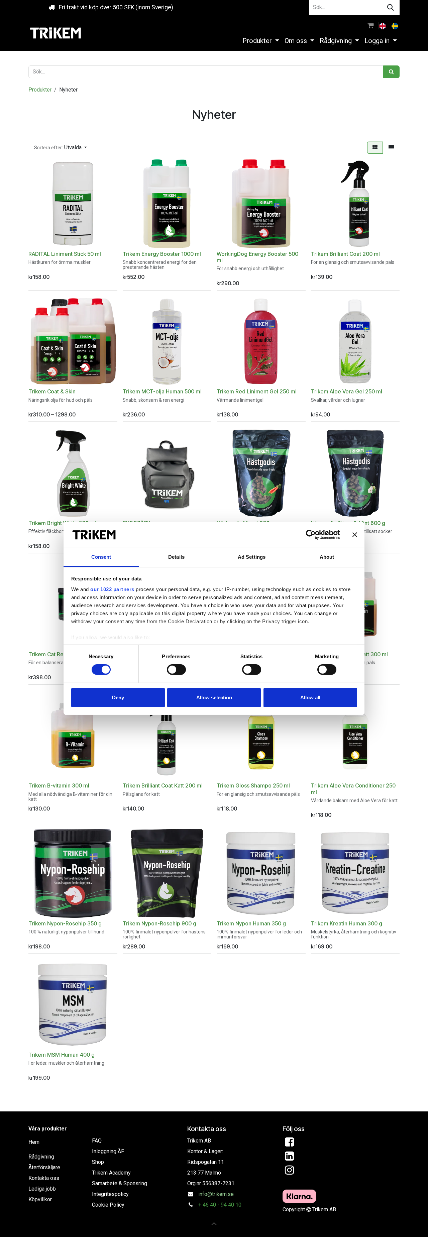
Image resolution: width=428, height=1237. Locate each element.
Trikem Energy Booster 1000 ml (162, 254)
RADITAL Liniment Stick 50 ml (64, 254)
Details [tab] (176, 557)
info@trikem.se (216, 1194)
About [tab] (327, 557)
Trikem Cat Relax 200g (56, 654)
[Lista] (391, 147)
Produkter (39, 89)
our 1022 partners (112, 589)
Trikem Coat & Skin (52, 391)
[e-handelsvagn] (371, 25)
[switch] (176, 669)
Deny (118, 697)
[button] (60, 147)
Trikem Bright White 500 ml (62, 523)
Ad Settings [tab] (251, 557)
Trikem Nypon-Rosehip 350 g (65, 923)
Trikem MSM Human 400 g (61, 1055)
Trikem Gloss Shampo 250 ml (253, 785)
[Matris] (375, 147)
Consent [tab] (101, 557)
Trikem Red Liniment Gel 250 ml (257, 391)
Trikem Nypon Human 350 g (251, 923)
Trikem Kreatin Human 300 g (346, 923)
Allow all (310, 697)
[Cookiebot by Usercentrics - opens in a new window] (311, 535)
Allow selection (214, 697)
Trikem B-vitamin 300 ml (58, 785)
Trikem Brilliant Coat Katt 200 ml (163, 785)
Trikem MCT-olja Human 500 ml (162, 391)
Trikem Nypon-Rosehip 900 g (159, 923)
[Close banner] (354, 534)
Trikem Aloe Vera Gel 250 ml (346, 391)
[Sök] (391, 7)
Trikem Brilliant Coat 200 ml (345, 254)
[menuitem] (383, 25)
